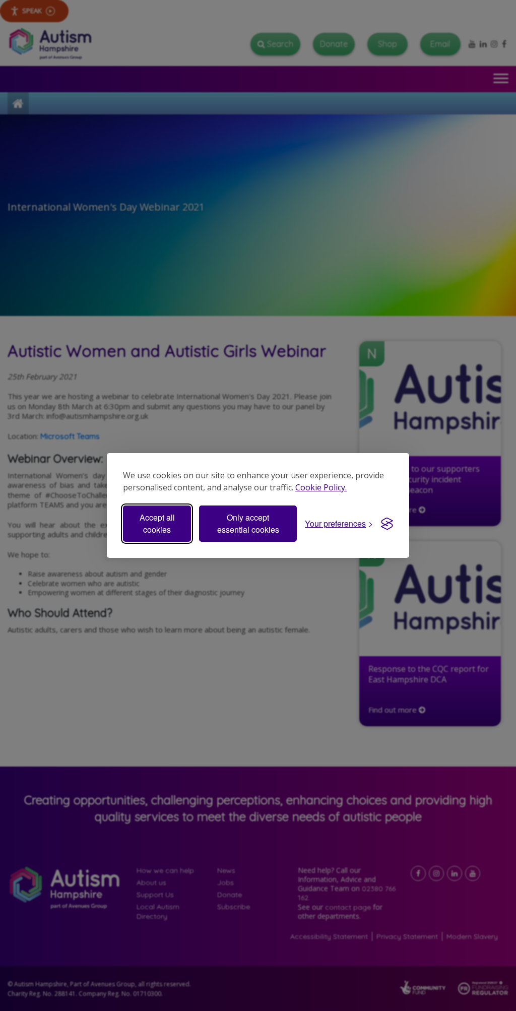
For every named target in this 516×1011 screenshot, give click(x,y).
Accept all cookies (157, 523)
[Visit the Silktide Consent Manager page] (387, 524)
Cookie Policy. (321, 487)
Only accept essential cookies (248, 523)
